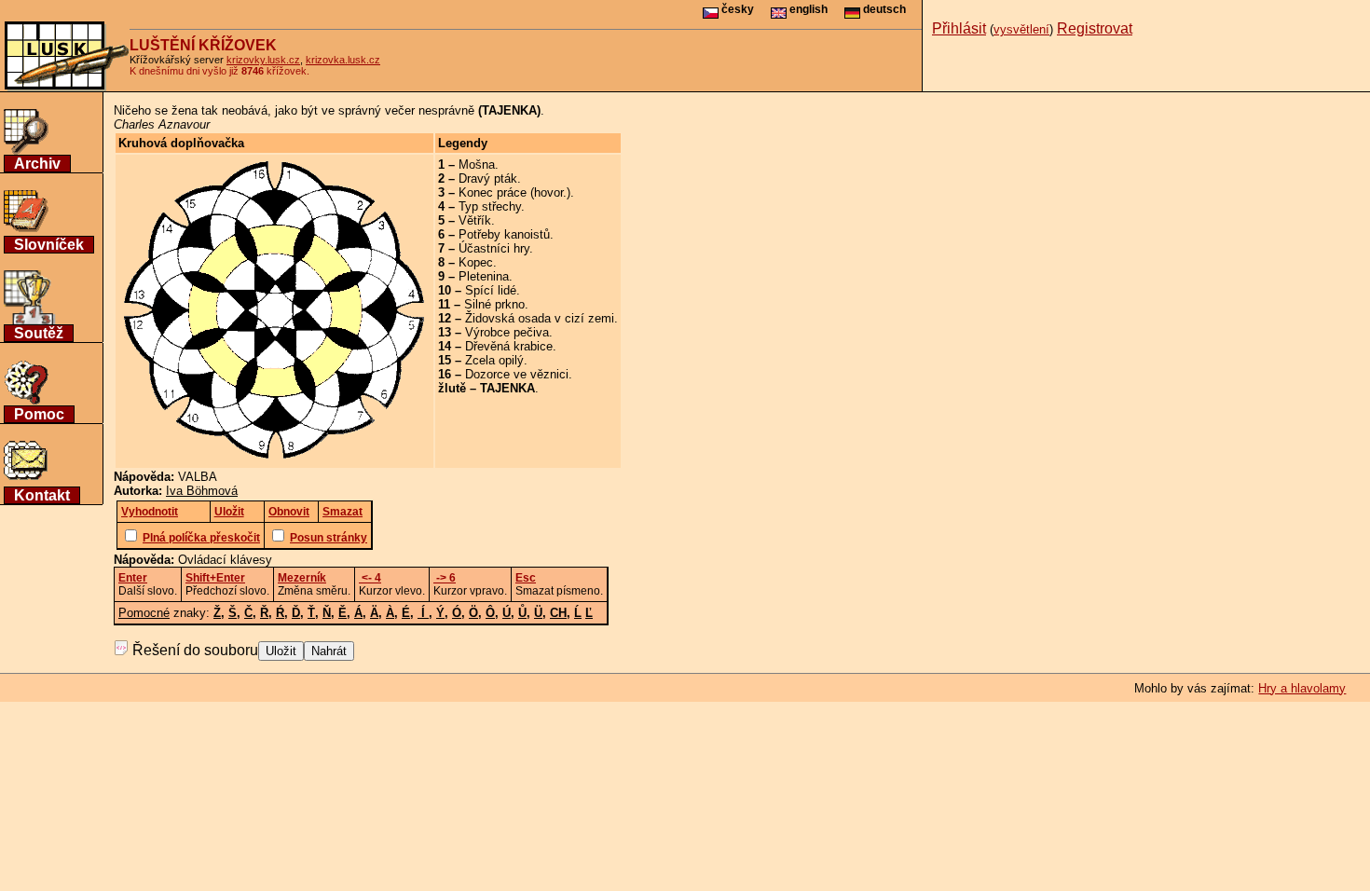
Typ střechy (490, 206)
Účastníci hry (494, 248)
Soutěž (38, 333)
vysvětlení (1021, 29)
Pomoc (39, 414)
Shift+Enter (215, 577)
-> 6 (444, 577)
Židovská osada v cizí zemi (539, 318)
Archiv (37, 163)
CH (558, 613)
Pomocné (144, 613)
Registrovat (1094, 28)
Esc (525, 577)
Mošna (477, 164)
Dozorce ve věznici (517, 374)
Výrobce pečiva (507, 332)
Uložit (281, 651)
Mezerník (302, 577)
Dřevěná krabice (509, 346)
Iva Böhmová (202, 491)
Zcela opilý (494, 360)
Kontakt (42, 495)
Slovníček (49, 245)
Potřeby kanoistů (504, 234)
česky (736, 9)
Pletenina (484, 276)
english (807, 9)
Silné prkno (494, 304)
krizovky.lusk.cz (263, 59)
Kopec (476, 262)
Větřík (475, 220)
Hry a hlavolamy (1302, 688)
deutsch (883, 9)
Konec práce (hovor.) (514, 192)
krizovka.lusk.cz (343, 59)
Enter (132, 577)
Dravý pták (488, 178)
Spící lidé (490, 290)
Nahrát (329, 651)
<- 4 (370, 577)
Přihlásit (959, 28)
